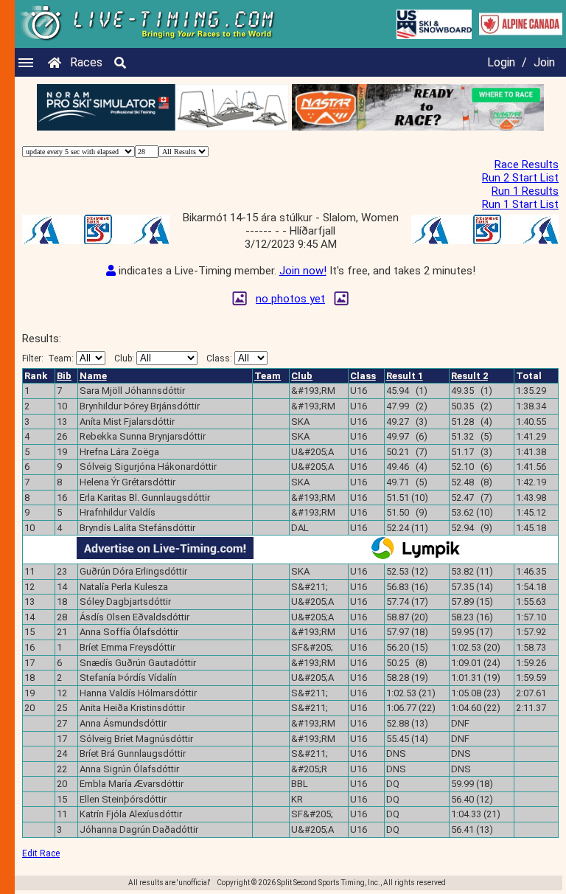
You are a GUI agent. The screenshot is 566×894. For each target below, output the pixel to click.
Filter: (48, 358)
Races (86, 62)
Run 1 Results (525, 191)
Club (301, 375)
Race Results (527, 164)
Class (363, 375)
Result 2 (469, 375)
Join (544, 62)
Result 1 (404, 375)
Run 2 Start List (520, 177)
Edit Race (41, 853)
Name (93, 375)
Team (267, 375)
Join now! (302, 270)
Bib (64, 375)
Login (501, 62)
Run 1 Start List (520, 204)
